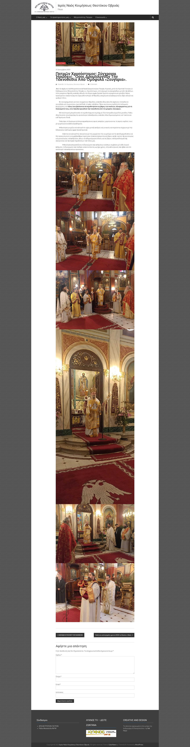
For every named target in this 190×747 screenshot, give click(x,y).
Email (58, 684)
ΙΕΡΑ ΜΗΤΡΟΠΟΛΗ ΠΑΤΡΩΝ (48, 726)
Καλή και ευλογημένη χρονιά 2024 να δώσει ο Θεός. (113, 635)
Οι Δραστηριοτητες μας (59, 17)
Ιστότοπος (59, 692)
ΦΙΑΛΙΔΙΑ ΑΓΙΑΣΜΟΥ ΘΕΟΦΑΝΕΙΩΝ (70, 635)
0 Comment (93, 84)
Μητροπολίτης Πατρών (83, 17)
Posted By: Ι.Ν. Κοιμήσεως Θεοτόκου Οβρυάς (71, 84)
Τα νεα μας (70, 63)
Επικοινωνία (100, 17)
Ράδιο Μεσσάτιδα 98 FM (47, 728)
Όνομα (58, 676)
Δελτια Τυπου (61, 63)
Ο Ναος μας (40, 17)
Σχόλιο (59, 655)
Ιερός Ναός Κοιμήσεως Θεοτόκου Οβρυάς (88, 5)
